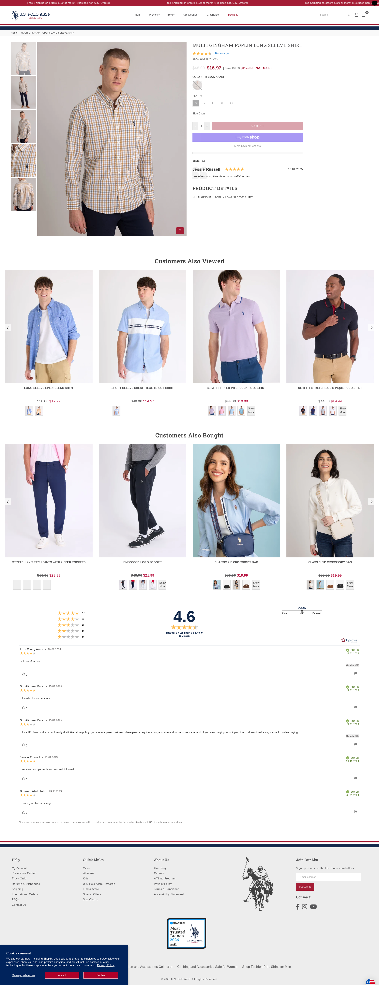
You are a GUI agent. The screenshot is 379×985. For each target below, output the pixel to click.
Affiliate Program (164, 878)
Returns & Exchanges (26, 883)
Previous (40, 139)
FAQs (15, 899)
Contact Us (19, 904)
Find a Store (91, 888)
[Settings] (356, 15)
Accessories (190, 14)
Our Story (160, 868)
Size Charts (90, 899)
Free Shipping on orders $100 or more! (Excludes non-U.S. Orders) (58, 2)
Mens (86, 868)
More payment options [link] (247, 145)
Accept (62, 975)
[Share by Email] (203, 161)
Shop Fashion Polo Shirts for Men (266, 966)
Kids (85, 878)
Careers (159, 873)
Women (153, 14)
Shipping (17, 888)
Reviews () (222, 53)
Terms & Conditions (166, 888)
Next (183, 139)
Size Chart (198, 113)
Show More (251, 410)
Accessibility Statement (169, 894)
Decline (101, 975)
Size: (197, 96)
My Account (19, 868)
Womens (88, 873)
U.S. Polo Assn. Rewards (99, 883)
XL (222, 103)
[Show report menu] (355, 674)
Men (137, 14)
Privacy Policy (105, 965)
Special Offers (92, 894)
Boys (170, 14)
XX (231, 103)
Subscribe (305, 887)
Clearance (213, 14)
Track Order (19, 878)
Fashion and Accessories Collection (147, 966)
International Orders (25, 894)
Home (14, 32)
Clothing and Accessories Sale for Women (207, 966)
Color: (208, 76)
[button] (7, 328)
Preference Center (24, 873)
